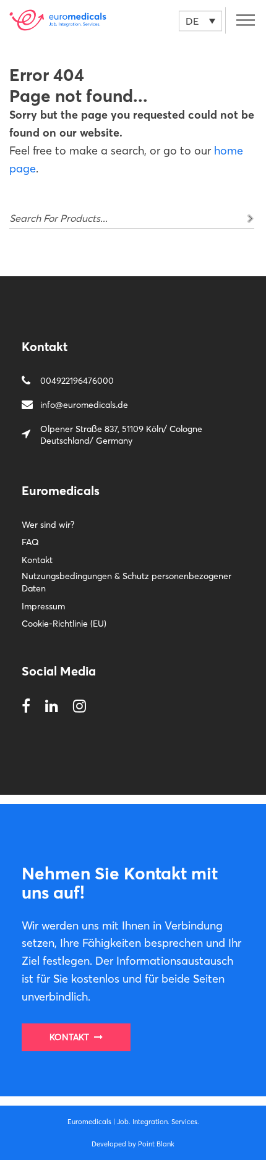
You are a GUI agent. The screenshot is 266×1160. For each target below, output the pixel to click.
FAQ (30, 542)
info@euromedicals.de (84, 404)
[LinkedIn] (51, 706)
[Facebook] (26, 706)
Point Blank (156, 1144)
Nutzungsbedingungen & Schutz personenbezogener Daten (126, 582)
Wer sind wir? (48, 524)
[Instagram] (79, 706)
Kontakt (37, 559)
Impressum (43, 606)
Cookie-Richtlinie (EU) (64, 623)
